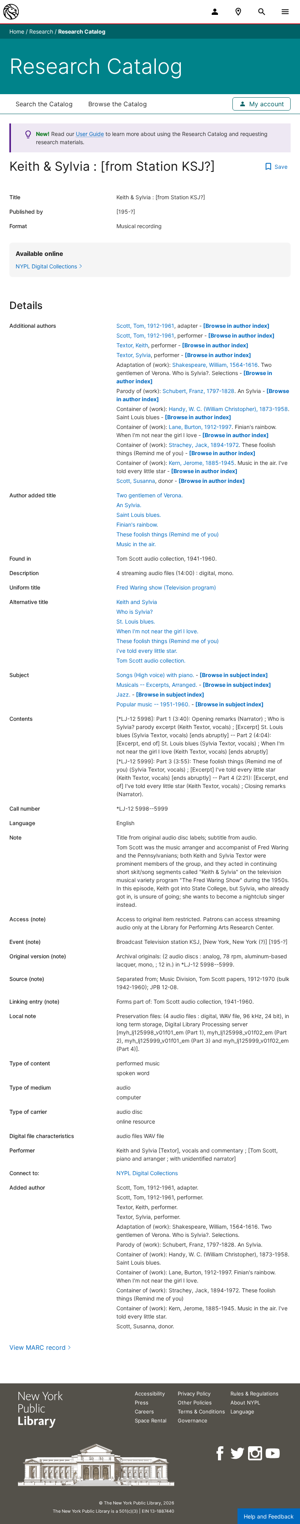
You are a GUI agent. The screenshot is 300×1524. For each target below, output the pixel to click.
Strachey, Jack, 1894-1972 (204, 444)
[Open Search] (261, 11)
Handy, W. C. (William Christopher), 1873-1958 (228, 409)
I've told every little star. (146, 650)
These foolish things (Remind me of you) (167, 534)
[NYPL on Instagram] (255, 1453)
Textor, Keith (132, 345)
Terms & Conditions (201, 1411)
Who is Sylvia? (134, 611)
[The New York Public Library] (11, 12)
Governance (192, 1420)
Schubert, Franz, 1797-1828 (198, 391)
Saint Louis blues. (138, 514)
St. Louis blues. (135, 621)
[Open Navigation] (285, 11)
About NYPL (245, 1402)
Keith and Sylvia (136, 602)
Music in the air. (136, 544)
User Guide (90, 133)
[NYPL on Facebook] (220, 1453)
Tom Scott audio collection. (151, 660)
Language (242, 1411)
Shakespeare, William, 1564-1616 (215, 364)
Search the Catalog (44, 104)
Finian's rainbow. (137, 524)
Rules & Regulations (254, 1393)
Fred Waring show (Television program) (166, 587)
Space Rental (150, 1420)
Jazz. (123, 694)
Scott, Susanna (135, 480)
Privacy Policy (194, 1393)
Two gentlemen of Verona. (149, 495)
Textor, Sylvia (133, 355)
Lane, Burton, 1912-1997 (200, 426)
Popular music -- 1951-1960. (153, 704)
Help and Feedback (269, 1516)
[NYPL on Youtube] (273, 1453)
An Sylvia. (128, 505)
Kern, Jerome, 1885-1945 (201, 462)
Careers (144, 1411)
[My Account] (215, 11)
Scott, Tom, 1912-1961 (145, 325)
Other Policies (195, 1402)
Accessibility (150, 1393)
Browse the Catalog (117, 104)
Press (141, 1402)
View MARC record (37, 1347)
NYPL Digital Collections (147, 1173)
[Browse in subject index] (234, 675)
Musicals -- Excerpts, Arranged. (156, 684)
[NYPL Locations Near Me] (238, 11)
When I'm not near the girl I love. (157, 631)
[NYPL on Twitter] (238, 1453)
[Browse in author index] (236, 325)
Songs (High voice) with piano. (155, 675)
